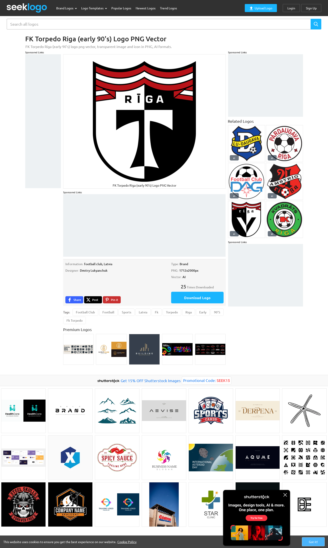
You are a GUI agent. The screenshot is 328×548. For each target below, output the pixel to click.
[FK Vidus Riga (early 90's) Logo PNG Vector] (246, 219)
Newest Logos (146, 8)
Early (202, 312)
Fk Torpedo (74, 320)
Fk (156, 312)
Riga (188, 312)
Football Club (85, 312)
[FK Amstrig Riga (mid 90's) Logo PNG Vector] (284, 181)
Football (108, 312)
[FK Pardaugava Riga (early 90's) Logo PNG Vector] (284, 143)
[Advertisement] (43, 121)
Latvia (143, 312)
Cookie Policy (127, 542)
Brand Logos (65, 8)
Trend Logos (168, 8)
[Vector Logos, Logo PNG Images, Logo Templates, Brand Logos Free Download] (27, 8)
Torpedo (172, 312)
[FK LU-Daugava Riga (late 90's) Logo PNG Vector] (246, 143)
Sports (126, 312)
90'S (217, 312)
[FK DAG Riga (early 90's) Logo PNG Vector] (246, 181)
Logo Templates (92, 8)
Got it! (313, 542)
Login (291, 8)
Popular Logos (121, 8)
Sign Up (311, 8)
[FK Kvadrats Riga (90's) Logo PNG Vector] (284, 219)
